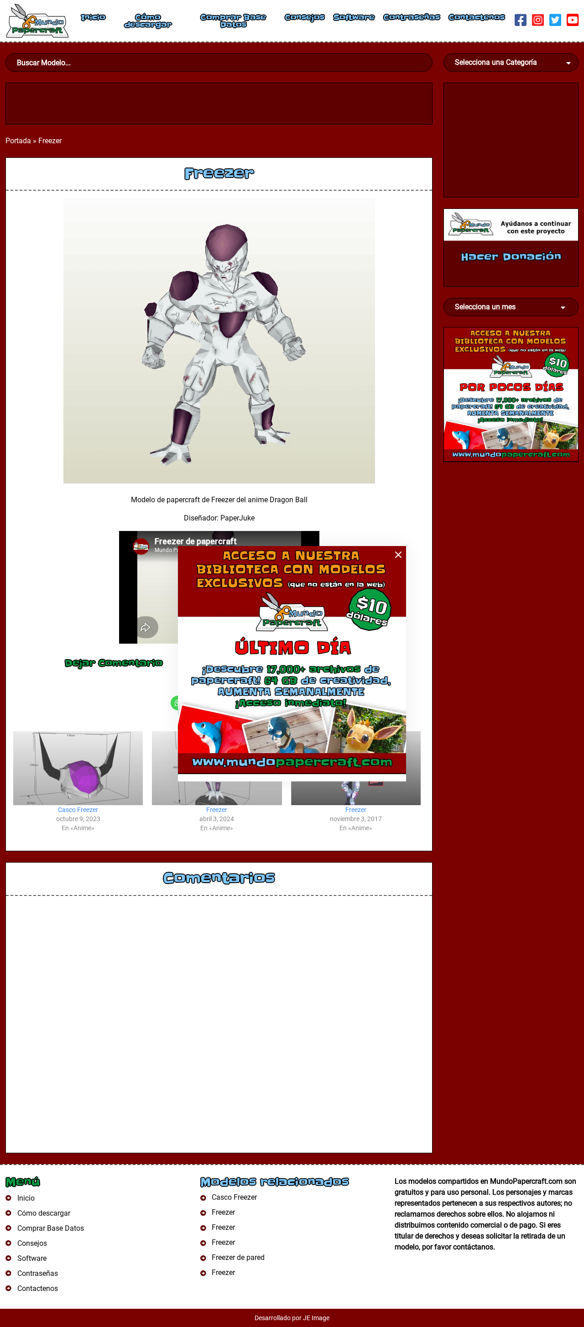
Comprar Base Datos (233, 21)
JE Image (316, 1318)
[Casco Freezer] (78, 768)
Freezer (216, 809)
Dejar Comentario (113, 663)
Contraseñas (412, 17)
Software (354, 17)
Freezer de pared (238, 1257)
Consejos (304, 17)
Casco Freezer (78, 809)
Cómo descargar (148, 21)
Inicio (93, 17)
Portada (18, 140)
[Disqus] (219, 1028)
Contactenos (477, 17)
